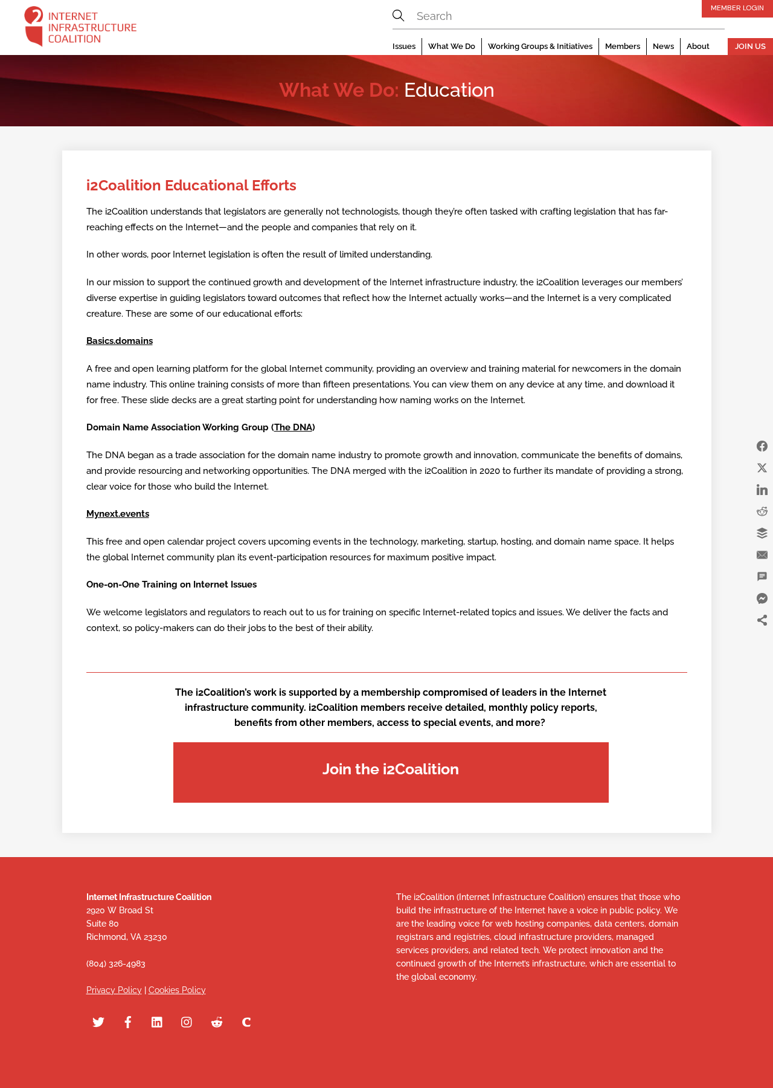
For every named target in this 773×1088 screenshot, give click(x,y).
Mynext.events (117, 513)
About (698, 46)
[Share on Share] (762, 620)
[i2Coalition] (80, 29)
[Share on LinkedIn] (762, 489)
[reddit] (217, 1021)
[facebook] (128, 1021)
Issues (404, 46)
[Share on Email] (762, 555)
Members (622, 46)
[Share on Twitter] (762, 468)
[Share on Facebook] (762, 446)
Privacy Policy (114, 990)
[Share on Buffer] (762, 533)
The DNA (293, 427)
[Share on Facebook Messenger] (762, 598)
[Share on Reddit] (762, 511)
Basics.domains (119, 340)
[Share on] (762, 642)
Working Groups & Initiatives (540, 46)
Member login (737, 8)
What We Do (451, 46)
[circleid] (246, 1021)
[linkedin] (158, 1021)
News (663, 46)
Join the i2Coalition (390, 769)
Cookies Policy (177, 990)
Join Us (750, 46)
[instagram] (187, 1021)
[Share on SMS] (762, 577)
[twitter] (98, 1021)
